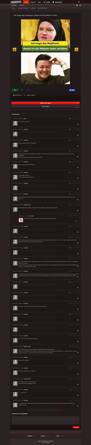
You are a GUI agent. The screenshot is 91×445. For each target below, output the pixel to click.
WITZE (13, 8)
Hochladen (58, 2)
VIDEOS (33, 8)
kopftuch (33, 95)
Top (33, 2)
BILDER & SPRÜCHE (23, 8)
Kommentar (18, 95)
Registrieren (21, 5)
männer (29, 95)
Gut (15, 90)
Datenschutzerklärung (43, 441)
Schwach (22, 90)
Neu (39, 2)
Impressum (50, 441)
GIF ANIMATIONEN (42, 8)
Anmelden (13, 5)
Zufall (48, 2)
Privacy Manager (46, 442)
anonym (26, 129)
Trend (26, 2)
